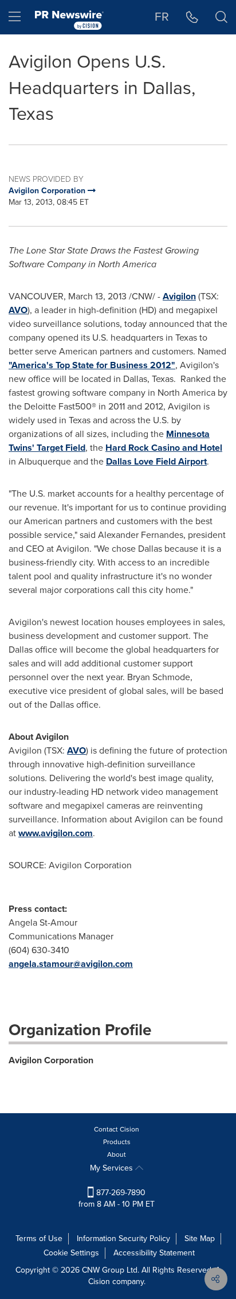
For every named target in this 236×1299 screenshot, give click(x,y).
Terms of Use (38, 1238)
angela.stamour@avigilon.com (71, 963)
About (116, 1154)
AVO (18, 310)
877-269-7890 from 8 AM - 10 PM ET (116, 1198)
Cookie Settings (71, 1253)
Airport (156, 461)
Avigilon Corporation (51, 1060)
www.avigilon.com (55, 833)
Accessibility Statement (154, 1253)
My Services (112, 1168)
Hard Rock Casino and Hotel (163, 447)
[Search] (221, 17)
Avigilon (179, 296)
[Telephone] (192, 17)
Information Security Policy (123, 1238)
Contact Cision (116, 1129)
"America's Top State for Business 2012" (92, 365)
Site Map (199, 1238)
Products (117, 1142)
